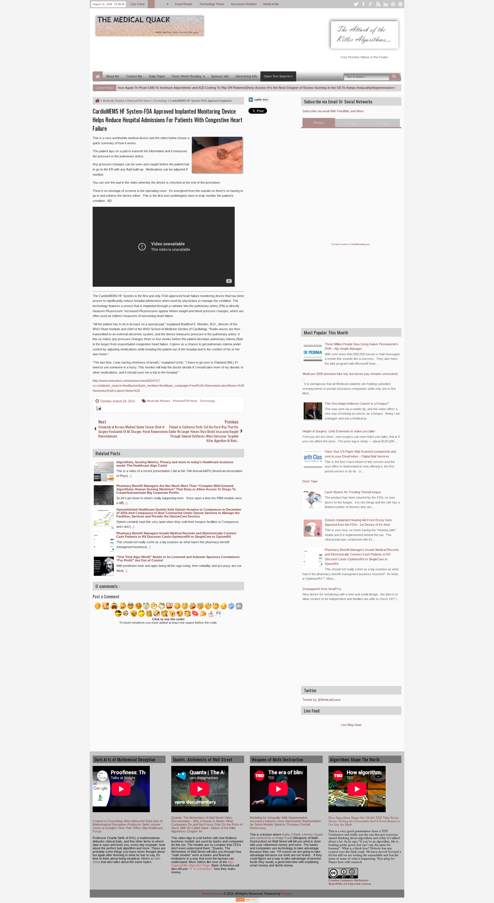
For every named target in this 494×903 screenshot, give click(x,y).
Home (98, 76)
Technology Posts (211, 4)
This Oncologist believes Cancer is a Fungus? (357, 403)
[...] (129, 475)
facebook (363, 4)
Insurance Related (243, 4)
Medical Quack (213, 893)
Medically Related (159, 400)
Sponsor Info (220, 76)
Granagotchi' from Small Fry (321, 589)
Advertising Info (246, 76)
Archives (383, 123)
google (371, 4)
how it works (341, 244)
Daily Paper (157, 76)
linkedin (385, 4)
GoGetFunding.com (360, 244)
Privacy (318, 122)
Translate (351, 123)
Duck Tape (310, 481)
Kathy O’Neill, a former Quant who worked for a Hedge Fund (286, 836)
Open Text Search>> (278, 76)
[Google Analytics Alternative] (247, 900)
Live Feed (137, 4)
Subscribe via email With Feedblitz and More (333, 111)
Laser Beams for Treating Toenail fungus (353, 492)
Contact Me (134, 76)
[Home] (97, 101)
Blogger (287, 893)
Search (394, 76)
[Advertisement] (197, 54)
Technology (207, 400)
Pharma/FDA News (185, 400)
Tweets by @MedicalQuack (321, 699)
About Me (112, 76)
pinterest (400, 4)
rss (378, 4)
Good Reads (183, 4)
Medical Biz (271, 4)
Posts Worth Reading (186, 76)
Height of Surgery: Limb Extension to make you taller (338, 431)
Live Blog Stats (351, 725)
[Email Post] (97, 409)
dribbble (393, 4)
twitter (356, 4)
